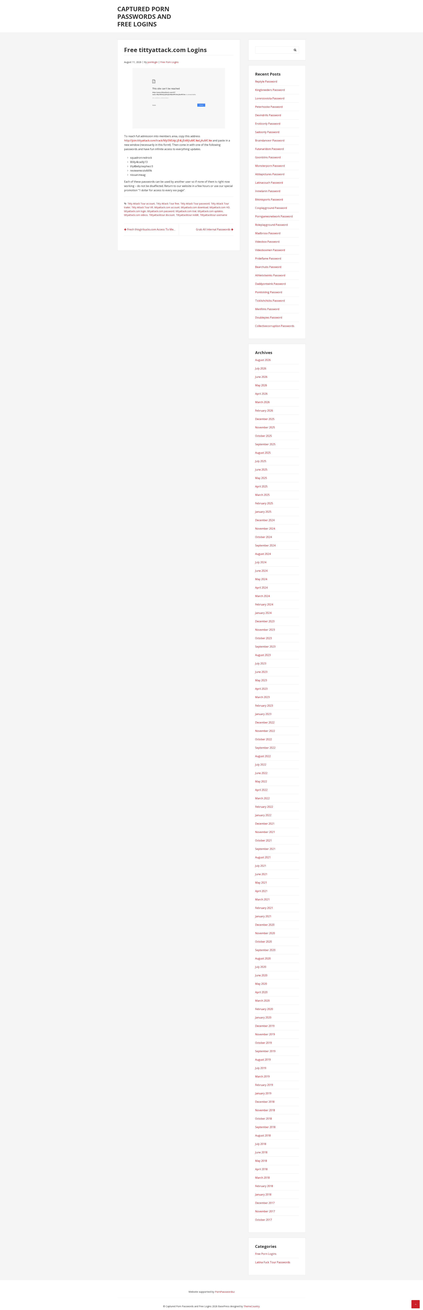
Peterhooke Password (269, 107)
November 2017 (265, 1211)
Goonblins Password (268, 157)
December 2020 (264, 925)
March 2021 (262, 899)
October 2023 (263, 638)
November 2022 (265, 731)
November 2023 (265, 630)
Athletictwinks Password (270, 275)
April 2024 (261, 587)
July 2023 (260, 663)
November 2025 (265, 427)
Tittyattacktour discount (162, 215)
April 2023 (261, 689)
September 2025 (265, 444)
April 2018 (261, 1169)
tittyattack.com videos (136, 215)
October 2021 (263, 840)
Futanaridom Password (269, 149)
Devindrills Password (268, 115)
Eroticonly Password (267, 123)
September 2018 (265, 1127)
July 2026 (260, 368)
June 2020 (261, 975)
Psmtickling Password (268, 292)
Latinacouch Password (269, 182)
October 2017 (263, 1220)
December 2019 (264, 1026)
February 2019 (264, 1085)
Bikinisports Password (269, 199)
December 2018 (264, 1102)
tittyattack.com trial (186, 211)
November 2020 (265, 933)
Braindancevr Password (269, 140)
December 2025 (264, 419)
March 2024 (262, 596)
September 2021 (265, 849)
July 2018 (260, 1144)
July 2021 (260, 866)
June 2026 (261, 377)
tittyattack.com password (160, 211)
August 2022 (263, 756)
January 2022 (263, 815)
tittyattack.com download (194, 207)
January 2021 (263, 916)
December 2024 (264, 520)
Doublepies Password (268, 317)
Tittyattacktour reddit (187, 215)
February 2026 (264, 410)
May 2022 (261, 781)
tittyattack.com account (167, 207)
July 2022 (260, 764)
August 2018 (263, 1135)
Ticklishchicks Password (270, 300)
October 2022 (263, 739)
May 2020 (261, 984)
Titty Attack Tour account (141, 203)
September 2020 (265, 950)
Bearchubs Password (268, 267)
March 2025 (262, 495)
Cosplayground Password (271, 208)
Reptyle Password (266, 81)
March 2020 (262, 1000)
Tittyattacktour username (213, 215)
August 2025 (263, 453)
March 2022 (262, 798)
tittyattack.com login (135, 211)
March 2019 (262, 1076)
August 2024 (263, 554)
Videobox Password (267, 241)
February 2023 (264, 705)
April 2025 (261, 486)
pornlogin (153, 62)
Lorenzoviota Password (269, 98)
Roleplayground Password (271, 225)
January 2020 (263, 1017)
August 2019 (263, 1059)
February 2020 (264, 1009)
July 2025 (260, 461)
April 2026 (261, 394)
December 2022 (264, 722)
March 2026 (262, 402)
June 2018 (261, 1152)
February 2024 (264, 604)
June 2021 (261, 874)
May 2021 (261, 882)
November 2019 (265, 1034)
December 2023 (264, 621)
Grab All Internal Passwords (213, 229)
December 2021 (264, 823)
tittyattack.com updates (210, 211)
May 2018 (261, 1161)
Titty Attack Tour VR (142, 207)
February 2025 (264, 503)
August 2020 (263, 958)
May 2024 (261, 579)
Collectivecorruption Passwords (274, 326)
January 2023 (263, 714)
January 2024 (263, 613)
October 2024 (263, 537)
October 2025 (263, 436)
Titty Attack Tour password (195, 203)
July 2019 (260, 1068)
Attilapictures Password (269, 174)
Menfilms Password (267, 309)
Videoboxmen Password (270, 250)
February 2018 (264, 1186)
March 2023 (262, 697)
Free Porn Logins (169, 62)
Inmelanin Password (267, 191)
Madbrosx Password (267, 233)
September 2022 (265, 748)
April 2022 (261, 790)
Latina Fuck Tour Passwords (272, 1262)
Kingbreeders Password (270, 90)
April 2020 (261, 992)
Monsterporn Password (270, 166)
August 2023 (263, 655)
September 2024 (265, 545)
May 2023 (261, 680)
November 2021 (265, 832)
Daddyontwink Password (270, 284)
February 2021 (264, 908)
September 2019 (265, 1051)
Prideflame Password (268, 258)
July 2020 (260, 967)
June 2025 (261, 469)
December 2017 (264, 1203)
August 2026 (263, 360)
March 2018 (262, 1177)
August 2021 (263, 857)
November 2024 (265, 528)
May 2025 (261, 478)
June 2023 (261, 672)
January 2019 (263, 1093)
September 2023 (265, 646)
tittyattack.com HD (220, 207)
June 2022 (261, 773)
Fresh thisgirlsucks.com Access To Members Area (153, 229)
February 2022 (264, 807)
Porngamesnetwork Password (274, 216)
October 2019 (263, 1043)
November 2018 (265, 1110)
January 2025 (263, 512)
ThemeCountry (252, 1306)
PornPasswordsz (225, 1291)
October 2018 (263, 1118)
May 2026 (261, 385)
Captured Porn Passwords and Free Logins (144, 16)
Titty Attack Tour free (167, 203)
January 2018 (263, 1194)
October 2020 (263, 941)
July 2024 (260, 562)
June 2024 (261, 571)
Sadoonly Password (267, 132)
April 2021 (261, 891)
